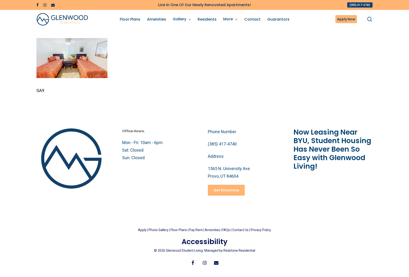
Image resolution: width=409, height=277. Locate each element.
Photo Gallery (159, 230)
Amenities (212, 230)
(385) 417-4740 (222, 143)
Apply (142, 230)
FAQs (226, 230)
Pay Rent (196, 230)
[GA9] (71, 76)
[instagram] (44, 5)
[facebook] (37, 5)
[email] (53, 5)
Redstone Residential (239, 250)
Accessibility (204, 242)
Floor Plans (179, 230)
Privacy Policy (261, 230)
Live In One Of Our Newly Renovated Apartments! (204, 5)
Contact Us (240, 230)
